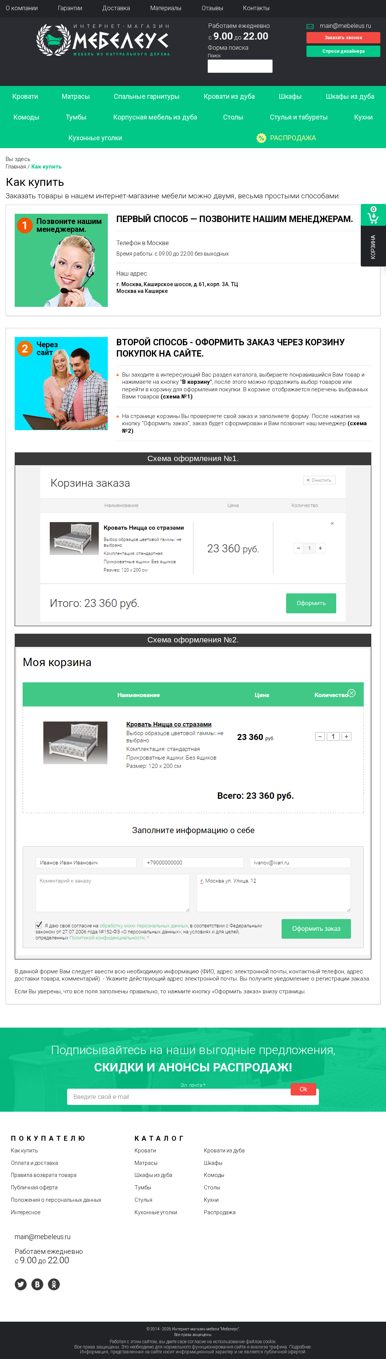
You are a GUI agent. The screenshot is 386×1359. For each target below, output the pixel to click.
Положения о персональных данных (56, 1200)
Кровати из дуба (229, 96)
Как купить (24, 1151)
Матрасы (76, 96)
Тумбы (76, 117)
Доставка (116, 8)
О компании (22, 8)
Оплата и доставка (34, 1163)
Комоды (26, 117)
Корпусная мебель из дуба (155, 117)
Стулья (143, 1200)
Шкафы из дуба (350, 96)
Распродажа (293, 138)
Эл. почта (193, 1085)
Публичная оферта (34, 1187)
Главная (16, 166)
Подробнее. (300, 1347)
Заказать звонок (343, 37)
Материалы (165, 8)
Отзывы (212, 8)
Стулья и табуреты (299, 117)
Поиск (214, 55)
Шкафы (290, 96)
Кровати (25, 96)
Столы (233, 117)
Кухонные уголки (95, 138)
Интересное (25, 1212)
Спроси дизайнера (343, 51)
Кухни (363, 117)
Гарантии (70, 8)
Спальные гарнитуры (147, 96)
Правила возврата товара (44, 1175)
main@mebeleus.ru (345, 25)
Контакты (256, 8)
